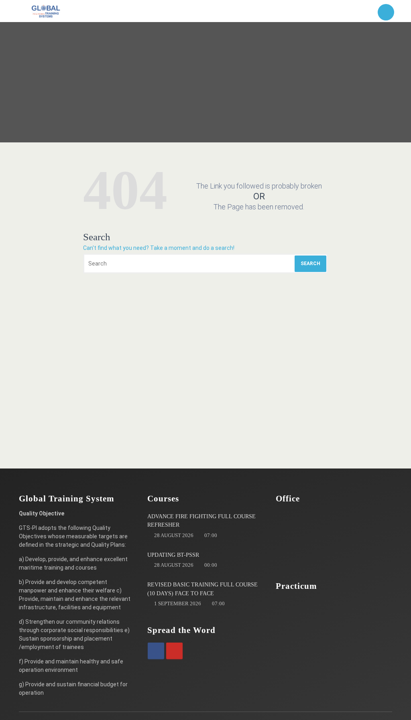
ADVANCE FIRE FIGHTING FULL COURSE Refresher (201, 520)
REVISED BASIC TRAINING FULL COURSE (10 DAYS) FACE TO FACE (202, 589)
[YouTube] (174, 651)
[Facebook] (156, 651)
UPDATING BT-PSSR (173, 555)
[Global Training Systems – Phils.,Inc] (46, 11)
